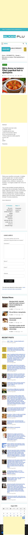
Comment (7, 243)
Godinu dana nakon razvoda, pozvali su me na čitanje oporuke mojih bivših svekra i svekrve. (16, 384)
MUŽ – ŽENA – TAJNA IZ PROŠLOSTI (15, 341)
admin (5, 75)
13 (14, 516)
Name (6, 261)
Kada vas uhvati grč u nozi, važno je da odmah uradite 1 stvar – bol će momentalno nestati (16, 478)
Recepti (5, 65)
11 (7, 516)
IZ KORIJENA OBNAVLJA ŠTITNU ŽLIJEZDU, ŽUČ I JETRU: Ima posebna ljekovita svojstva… (15, 472)
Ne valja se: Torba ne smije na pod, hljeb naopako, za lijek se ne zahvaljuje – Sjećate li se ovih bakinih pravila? (16, 415)
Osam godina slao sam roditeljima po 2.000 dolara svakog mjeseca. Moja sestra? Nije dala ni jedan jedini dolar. (15, 349)
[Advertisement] (14, 525)
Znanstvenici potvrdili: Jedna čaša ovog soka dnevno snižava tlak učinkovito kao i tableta (16, 497)
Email (5, 267)
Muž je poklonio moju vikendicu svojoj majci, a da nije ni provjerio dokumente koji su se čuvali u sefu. (16, 445)
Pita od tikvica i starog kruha (17, 312)
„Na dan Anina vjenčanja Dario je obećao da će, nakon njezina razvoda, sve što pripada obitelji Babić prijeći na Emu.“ (16, 409)
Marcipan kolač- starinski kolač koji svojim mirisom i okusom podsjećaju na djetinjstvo (16, 422)
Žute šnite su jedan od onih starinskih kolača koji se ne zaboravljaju (17, 327)
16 (24, 516)
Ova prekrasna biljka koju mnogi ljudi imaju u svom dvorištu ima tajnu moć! (15, 390)
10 (3, 516)
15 (21, 516)
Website (6, 273)
